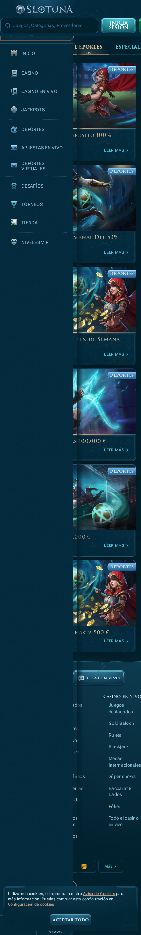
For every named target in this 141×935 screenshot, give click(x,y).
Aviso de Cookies (99, 893)
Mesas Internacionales (125, 762)
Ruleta (115, 735)
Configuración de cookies (31, 904)
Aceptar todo (71, 920)
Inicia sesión (118, 25)
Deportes (88, 47)
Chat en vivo (103, 678)
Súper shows (122, 776)
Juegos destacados (121, 708)
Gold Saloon (121, 723)
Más (108, 866)
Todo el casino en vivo (124, 821)
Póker (114, 806)
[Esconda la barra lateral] (8, 10)
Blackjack (119, 746)
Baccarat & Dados (120, 791)
